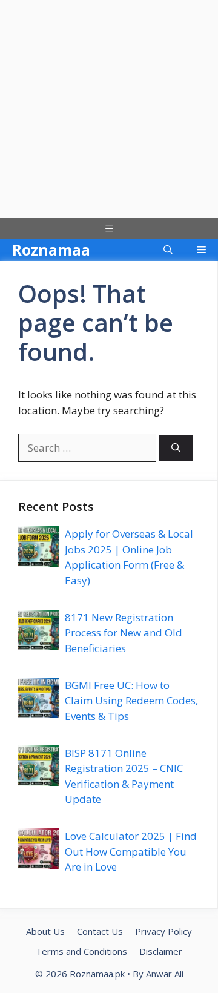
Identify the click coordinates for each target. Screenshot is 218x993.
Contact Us (100, 931)
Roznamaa (51, 249)
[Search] (176, 448)
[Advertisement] (109, 109)
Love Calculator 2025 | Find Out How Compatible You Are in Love (131, 851)
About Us (45, 931)
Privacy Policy (163, 931)
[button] (168, 250)
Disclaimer (160, 951)
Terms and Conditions (81, 951)
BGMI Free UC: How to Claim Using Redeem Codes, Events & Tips (131, 700)
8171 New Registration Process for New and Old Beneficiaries (123, 632)
